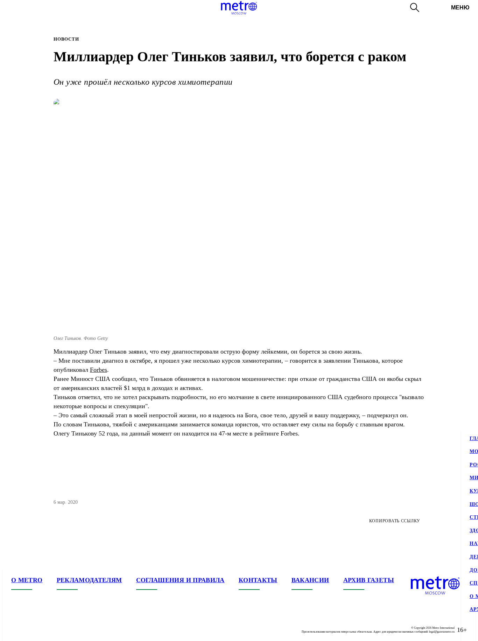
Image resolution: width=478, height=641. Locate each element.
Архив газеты (368, 580)
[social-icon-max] (58, 629)
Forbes (98, 369)
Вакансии (310, 580)
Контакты (258, 580)
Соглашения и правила (180, 580)
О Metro (27, 580)
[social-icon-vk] (16, 629)
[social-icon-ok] (44, 629)
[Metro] (239, 8)
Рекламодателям (89, 580)
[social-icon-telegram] (30, 629)
